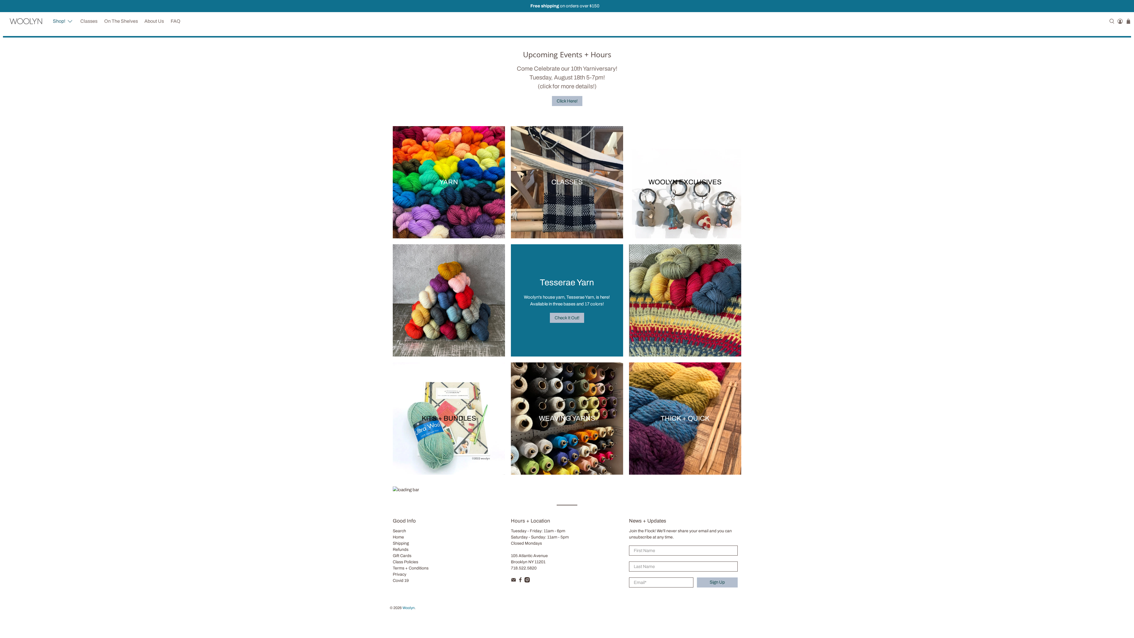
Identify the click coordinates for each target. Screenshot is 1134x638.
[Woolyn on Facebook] (520, 581)
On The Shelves (121, 21)
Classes (88, 21)
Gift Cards (402, 556)
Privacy (399, 574)
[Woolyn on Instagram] (527, 581)
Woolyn (409, 608)
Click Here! (567, 101)
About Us (154, 21)
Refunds (400, 549)
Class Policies (405, 562)
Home (398, 537)
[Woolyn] (26, 21)
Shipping (401, 543)
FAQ (175, 21)
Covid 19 (401, 580)
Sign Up (717, 582)
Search (399, 531)
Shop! (59, 21)
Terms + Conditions (410, 568)
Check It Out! (567, 317)
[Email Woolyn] (513, 581)
